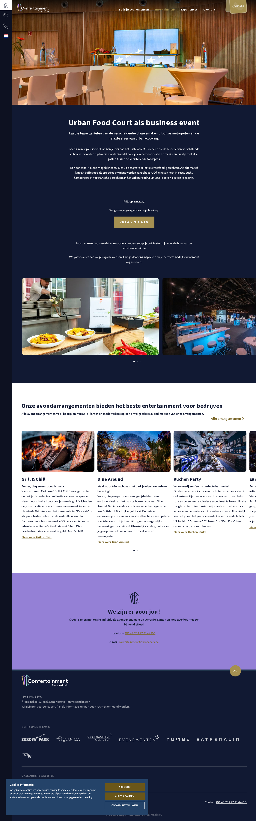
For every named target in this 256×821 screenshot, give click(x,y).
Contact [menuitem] (238, 6)
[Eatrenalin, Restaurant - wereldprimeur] (218, 739)
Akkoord (124, 786)
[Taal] (6, 36)
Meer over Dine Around (113, 542)
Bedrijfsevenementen (134, 9)
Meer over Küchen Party (190, 532)
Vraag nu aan (134, 222)
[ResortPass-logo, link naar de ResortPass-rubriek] (27, 754)
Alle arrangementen (226, 419)
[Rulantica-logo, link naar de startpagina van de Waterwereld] (68, 739)
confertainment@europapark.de (139, 642)
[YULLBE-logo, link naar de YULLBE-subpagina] (178, 739)
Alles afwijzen (124, 796)
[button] (6, 5)
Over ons (209, 9)
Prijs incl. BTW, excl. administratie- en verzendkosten (56, 701)
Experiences (189, 9)
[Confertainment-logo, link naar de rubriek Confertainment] (33, 7)
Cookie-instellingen (125, 805)
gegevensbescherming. (81, 797)
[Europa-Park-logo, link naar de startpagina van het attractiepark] (35, 739)
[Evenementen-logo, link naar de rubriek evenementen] (139, 739)
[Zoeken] (6, 15)
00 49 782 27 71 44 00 (140, 633)
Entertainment (164, 9)
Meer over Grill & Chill (37, 537)
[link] (235, 670)
